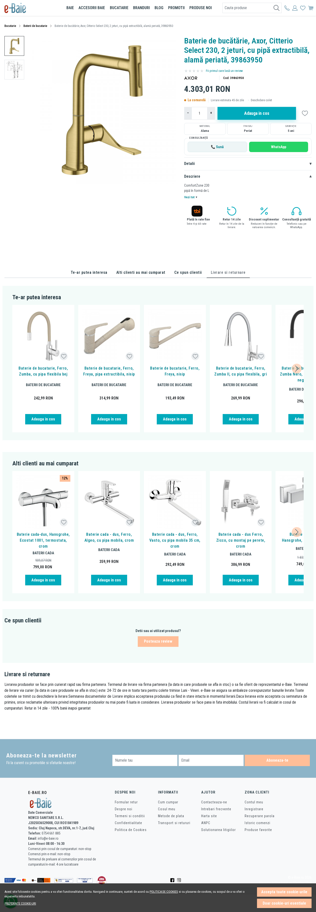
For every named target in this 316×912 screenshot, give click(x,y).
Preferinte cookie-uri (20, 903)
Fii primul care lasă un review (224, 71)
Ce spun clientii (188, 272)
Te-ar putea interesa (89, 272)
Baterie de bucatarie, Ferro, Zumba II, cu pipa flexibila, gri (240, 371)
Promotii (176, 7)
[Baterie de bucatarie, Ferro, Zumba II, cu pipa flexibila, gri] (241, 336)
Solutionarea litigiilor (218, 830)
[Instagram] (180, 880)
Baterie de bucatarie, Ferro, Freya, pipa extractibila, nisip (109, 371)
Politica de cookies (164, 891)
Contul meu (254, 802)
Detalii (248, 163)
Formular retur (126, 802)
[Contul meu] (287, 8)
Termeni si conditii (130, 816)
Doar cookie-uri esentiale (284, 903)
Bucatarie (119, 7)
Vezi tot (190, 197)
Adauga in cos (256, 113)
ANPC (205, 823)
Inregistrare (254, 809)
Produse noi (200, 7)
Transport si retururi (174, 823)
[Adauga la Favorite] (63, 356)
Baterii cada (43, 553)
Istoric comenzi (257, 823)
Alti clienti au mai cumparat (140, 272)
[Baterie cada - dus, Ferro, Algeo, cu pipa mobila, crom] (109, 502)
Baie (70, 7)
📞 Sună (217, 147)
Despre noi (123, 809)
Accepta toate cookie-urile (284, 892)
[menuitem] (14, 46)
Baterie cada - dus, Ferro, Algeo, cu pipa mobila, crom (109, 537)
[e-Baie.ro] (31, 8)
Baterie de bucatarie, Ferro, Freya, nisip (174, 371)
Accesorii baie (92, 7)
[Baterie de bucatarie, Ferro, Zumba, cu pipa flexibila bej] (43, 336)
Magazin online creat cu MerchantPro (285, 883)
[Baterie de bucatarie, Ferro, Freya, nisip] (175, 336)
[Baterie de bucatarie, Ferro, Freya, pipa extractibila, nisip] (109, 336)
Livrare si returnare (228, 272)
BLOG (159, 7)
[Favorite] (302, 8)
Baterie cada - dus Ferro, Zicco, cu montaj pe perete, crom (240, 540)
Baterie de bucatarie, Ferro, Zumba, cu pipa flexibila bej (43, 371)
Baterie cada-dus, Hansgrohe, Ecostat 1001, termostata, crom (43, 540)
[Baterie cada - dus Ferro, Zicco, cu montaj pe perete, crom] (241, 502)
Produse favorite (258, 830)
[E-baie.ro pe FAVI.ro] (102, 880)
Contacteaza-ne (214, 802)
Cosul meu (166, 809)
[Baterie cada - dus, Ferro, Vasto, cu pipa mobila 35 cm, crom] (175, 502)
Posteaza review (158, 641)
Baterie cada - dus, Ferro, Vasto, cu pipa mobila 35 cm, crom (174, 540)
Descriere (248, 176)
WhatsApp (278, 147)
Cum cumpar (168, 802)
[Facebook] (173, 880)
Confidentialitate (128, 823)
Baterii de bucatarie (35, 26)
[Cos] (310, 8)
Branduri (141, 7)
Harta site (209, 816)
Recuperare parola (260, 816)
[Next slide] (297, 369)
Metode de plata (171, 816)
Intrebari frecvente (216, 809)
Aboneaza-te (277, 760)
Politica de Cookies (131, 830)
